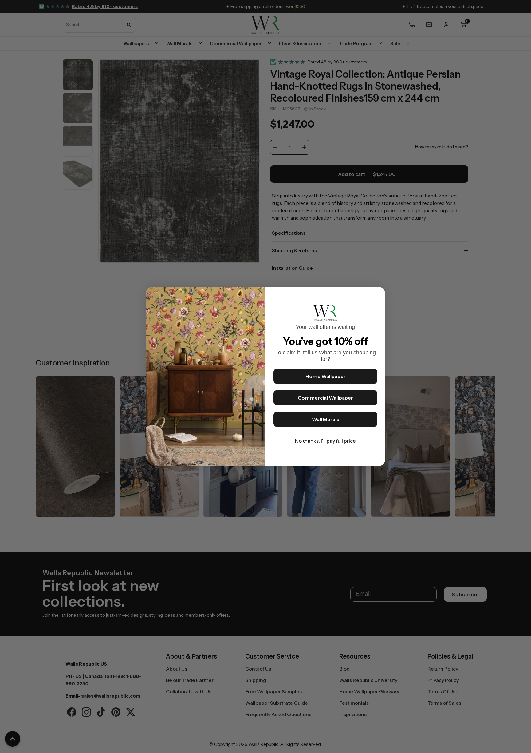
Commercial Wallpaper (325, 398)
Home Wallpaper (325, 376)
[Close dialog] (377, 294)
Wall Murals (325, 419)
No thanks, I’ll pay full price (325, 441)
